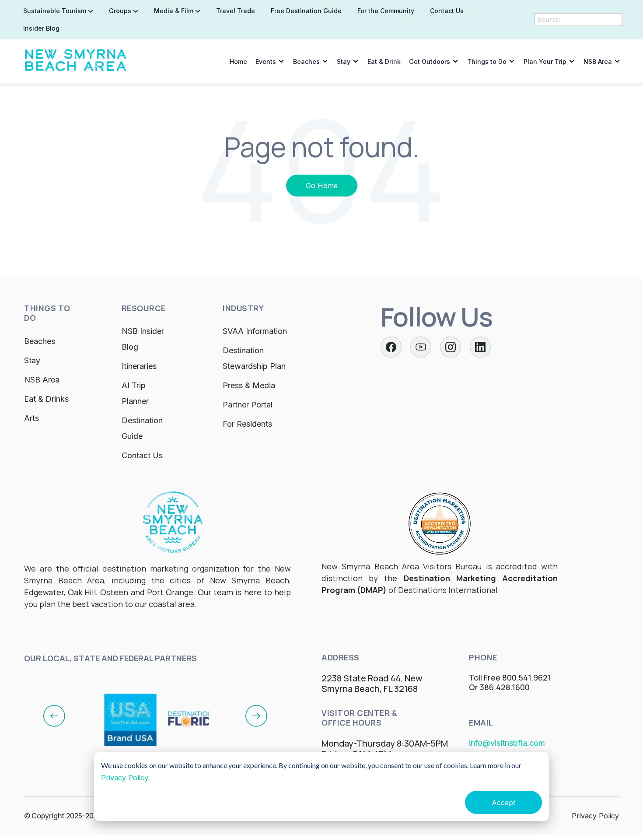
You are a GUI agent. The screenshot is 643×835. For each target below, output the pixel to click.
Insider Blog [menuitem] (41, 28)
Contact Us (142, 455)
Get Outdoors (429, 61)
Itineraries (139, 366)
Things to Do (487, 61)
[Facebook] (391, 347)
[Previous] (54, 715)
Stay (343, 61)
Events (265, 61)
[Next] (256, 715)
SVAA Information (255, 331)
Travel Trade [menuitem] (235, 10)
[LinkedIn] (480, 347)
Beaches (306, 61)
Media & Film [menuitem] (173, 10)
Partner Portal (248, 404)
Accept (503, 802)
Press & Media (249, 385)
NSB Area (598, 61)
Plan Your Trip (545, 61)
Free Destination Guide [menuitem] (306, 10)
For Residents (247, 423)
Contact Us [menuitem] (447, 10)
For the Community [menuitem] (385, 10)
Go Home (322, 185)
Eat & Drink (384, 61)
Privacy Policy (124, 777)
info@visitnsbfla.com (507, 742)
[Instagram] (450, 347)
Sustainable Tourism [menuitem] (54, 10)
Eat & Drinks (46, 398)
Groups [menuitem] (120, 10)
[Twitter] (420, 347)
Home (238, 61)
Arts (31, 418)
